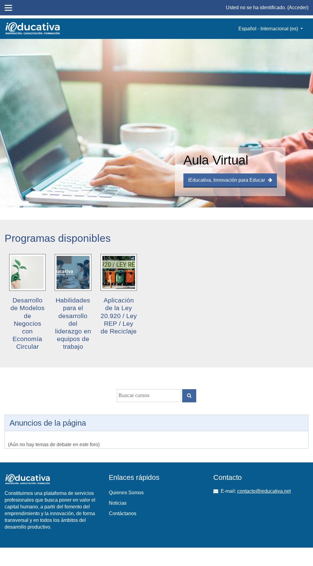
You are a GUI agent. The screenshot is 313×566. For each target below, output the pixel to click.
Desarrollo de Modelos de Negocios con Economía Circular (27, 323)
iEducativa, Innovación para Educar (226, 180)
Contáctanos (122, 513)
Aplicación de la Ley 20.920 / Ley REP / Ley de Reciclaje (119, 316)
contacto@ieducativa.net (264, 491)
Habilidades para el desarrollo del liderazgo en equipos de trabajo (73, 323)
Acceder (298, 7)
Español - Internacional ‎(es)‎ (268, 28)
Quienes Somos (126, 492)
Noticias (118, 503)
